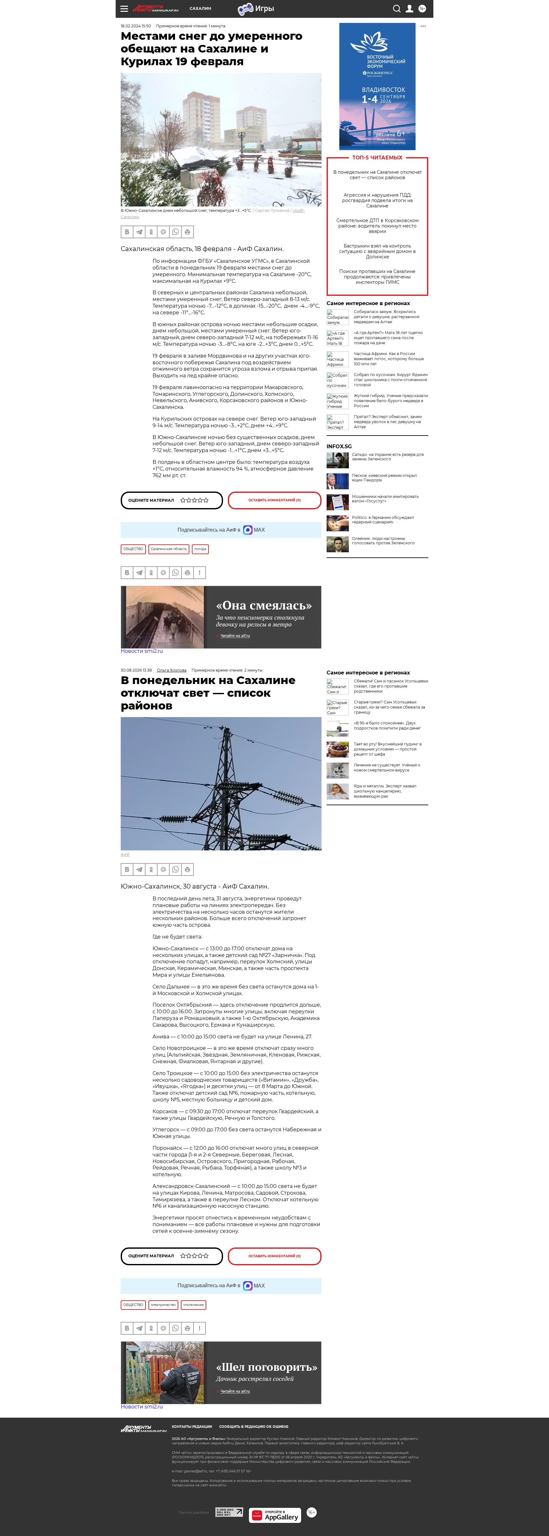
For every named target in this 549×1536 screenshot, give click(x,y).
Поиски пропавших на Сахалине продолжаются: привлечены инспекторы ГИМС (377, 277)
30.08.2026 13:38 (136, 670)
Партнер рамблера (194, 1512)
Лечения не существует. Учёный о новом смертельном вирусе (387, 767)
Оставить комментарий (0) (274, 500)
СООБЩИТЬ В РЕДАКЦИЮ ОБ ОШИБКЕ (253, 1427)
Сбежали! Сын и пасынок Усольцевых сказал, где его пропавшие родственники (391, 686)
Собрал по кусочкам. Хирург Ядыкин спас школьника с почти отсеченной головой (391, 379)
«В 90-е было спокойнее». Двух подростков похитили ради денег (387, 725)
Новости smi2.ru (142, 651)
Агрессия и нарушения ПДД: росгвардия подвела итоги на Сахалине (377, 200)
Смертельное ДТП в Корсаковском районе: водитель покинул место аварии (377, 226)
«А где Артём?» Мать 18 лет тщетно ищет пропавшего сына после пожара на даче (388, 337)
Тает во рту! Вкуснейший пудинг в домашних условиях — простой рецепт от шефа (388, 749)
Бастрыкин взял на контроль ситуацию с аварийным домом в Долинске (377, 251)
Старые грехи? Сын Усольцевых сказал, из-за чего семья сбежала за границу (389, 707)
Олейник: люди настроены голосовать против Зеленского (383, 540)
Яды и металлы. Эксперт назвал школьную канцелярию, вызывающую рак (385, 791)
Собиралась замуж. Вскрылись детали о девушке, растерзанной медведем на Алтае (386, 316)
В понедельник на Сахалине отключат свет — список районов (377, 175)
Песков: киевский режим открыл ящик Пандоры (384, 477)
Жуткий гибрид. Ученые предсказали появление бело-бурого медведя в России (391, 400)
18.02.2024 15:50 (136, 26)
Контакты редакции (192, 1427)
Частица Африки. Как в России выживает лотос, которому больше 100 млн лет (389, 358)
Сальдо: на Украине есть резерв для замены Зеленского (388, 456)
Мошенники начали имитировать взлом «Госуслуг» (385, 498)
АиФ (125, 854)
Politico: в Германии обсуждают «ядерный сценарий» (383, 519)
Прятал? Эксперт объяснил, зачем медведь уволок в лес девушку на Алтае (388, 421)
